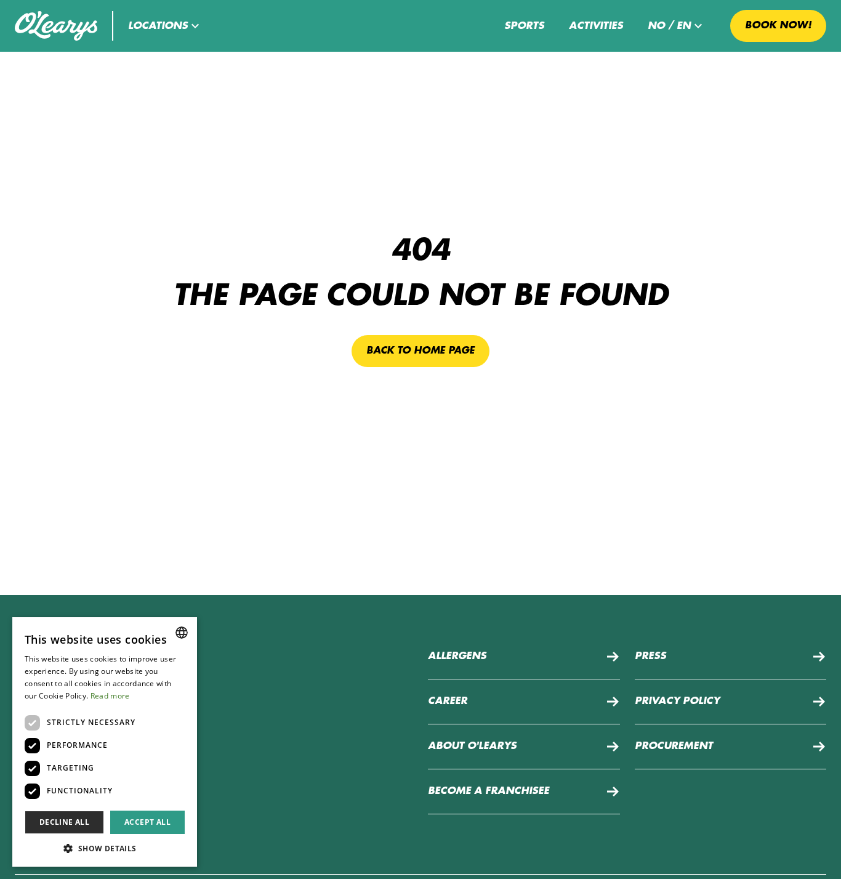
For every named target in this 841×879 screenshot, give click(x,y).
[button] (165, 25)
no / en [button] (669, 26)
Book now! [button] (778, 25)
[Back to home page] (56, 26)
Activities (596, 26)
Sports (524, 26)
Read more (110, 696)
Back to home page (420, 350)
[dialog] (104, 742)
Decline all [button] (64, 822)
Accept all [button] (147, 822)
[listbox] (181, 632)
